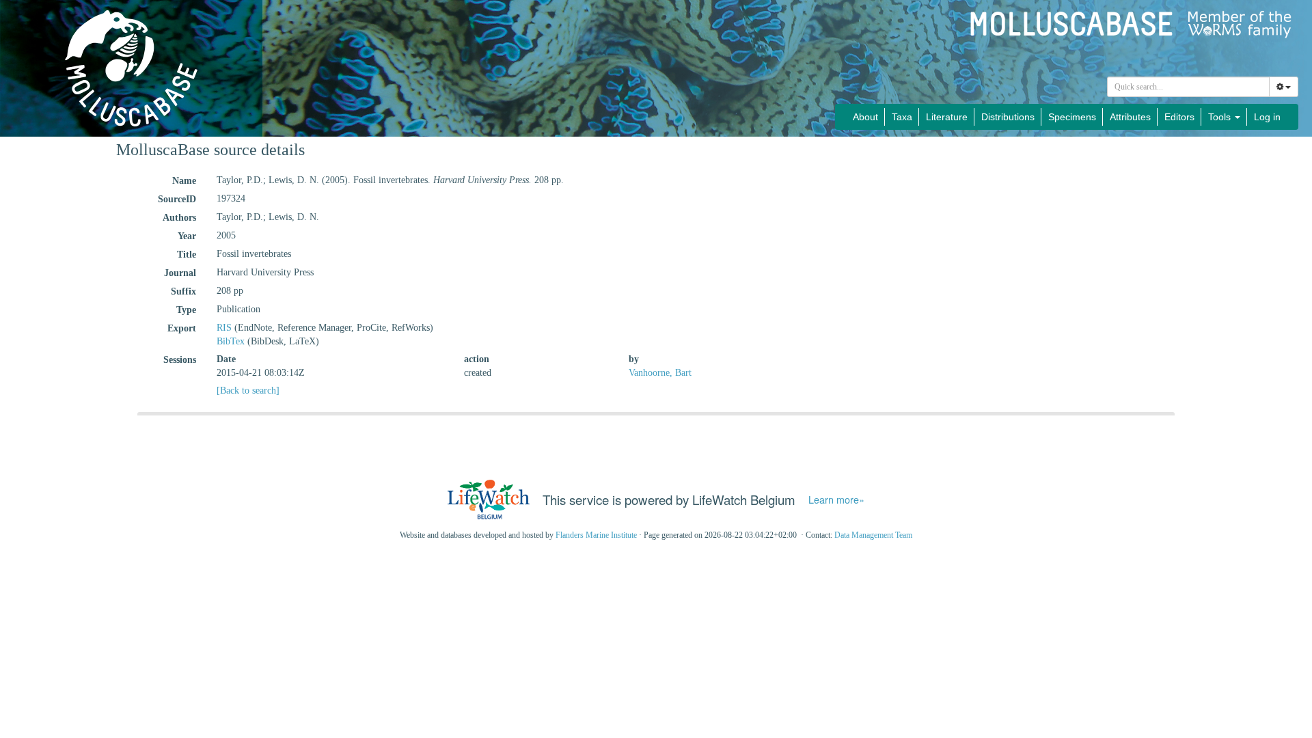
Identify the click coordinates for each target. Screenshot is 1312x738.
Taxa (902, 116)
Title (186, 254)
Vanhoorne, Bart (660, 373)
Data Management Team (873, 535)
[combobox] (1188, 87)
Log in (1267, 116)
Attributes (1130, 116)
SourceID (177, 199)
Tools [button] (1220, 116)
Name (184, 181)
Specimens (1072, 116)
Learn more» (836, 499)
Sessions (179, 360)
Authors (179, 218)
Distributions (1008, 116)
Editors (1179, 116)
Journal (180, 273)
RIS (224, 328)
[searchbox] (1189, 86)
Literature (947, 116)
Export (181, 328)
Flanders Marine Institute (596, 535)
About (865, 116)
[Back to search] (248, 390)
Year (187, 236)
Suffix (183, 291)
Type (186, 310)
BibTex (231, 341)
